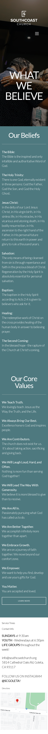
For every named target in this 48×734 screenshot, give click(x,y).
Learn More (24, 601)
